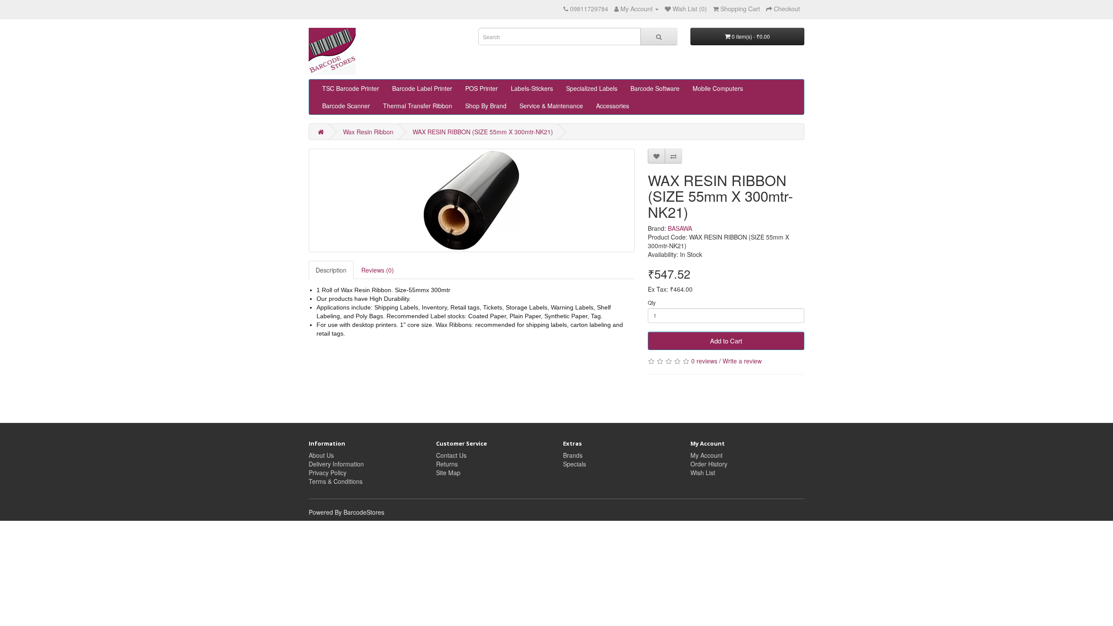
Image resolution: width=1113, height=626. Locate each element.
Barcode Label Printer (422, 88)
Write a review (742, 360)
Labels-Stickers (532, 88)
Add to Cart (726, 340)
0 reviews (704, 360)
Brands (573, 455)
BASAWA (680, 228)
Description (331, 270)
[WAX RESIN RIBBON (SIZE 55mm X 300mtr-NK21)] (472, 200)
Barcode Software (655, 88)
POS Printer (481, 88)
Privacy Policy (328, 472)
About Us (321, 455)
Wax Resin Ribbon (368, 131)
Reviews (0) (377, 270)
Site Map (448, 472)
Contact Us (451, 455)
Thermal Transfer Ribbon (417, 105)
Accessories (612, 105)
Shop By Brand (486, 105)
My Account (706, 455)
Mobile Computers (718, 88)
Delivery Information (336, 464)
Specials (574, 464)
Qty (652, 302)
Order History (708, 464)
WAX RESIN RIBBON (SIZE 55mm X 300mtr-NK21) (483, 131)
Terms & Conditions (336, 481)
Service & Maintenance (551, 105)
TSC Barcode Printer (350, 88)
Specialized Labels (591, 88)
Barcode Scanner (346, 105)
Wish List (702, 472)
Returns (447, 464)
